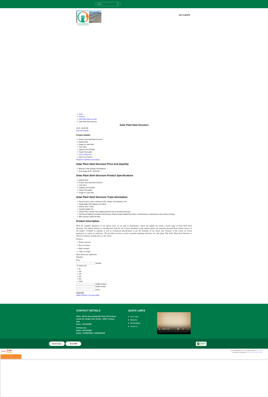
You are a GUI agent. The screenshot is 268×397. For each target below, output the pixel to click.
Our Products (150, 15)
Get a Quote (184, 15)
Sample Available (84, 209)
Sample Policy (84, 212)
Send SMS (73, 344)
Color (80, 185)
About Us (133, 15)
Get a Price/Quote (82, 131)
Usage (81, 193)
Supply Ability (83, 204)
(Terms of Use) (259, 350)
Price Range (83, 171)
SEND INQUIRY (82, 295)
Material (81, 180)
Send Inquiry (95, 159)
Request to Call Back (83, 159)
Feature (81, 190)
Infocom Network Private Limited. (254, 352)
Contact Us (166, 15)
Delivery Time (83, 206)
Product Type (83, 182)
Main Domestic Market (86, 217)
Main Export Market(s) (86, 214)
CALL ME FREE (93, 295)
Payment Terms (84, 201)
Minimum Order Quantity (87, 168)
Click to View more (85, 154)
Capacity (82, 187)
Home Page (120, 15)
